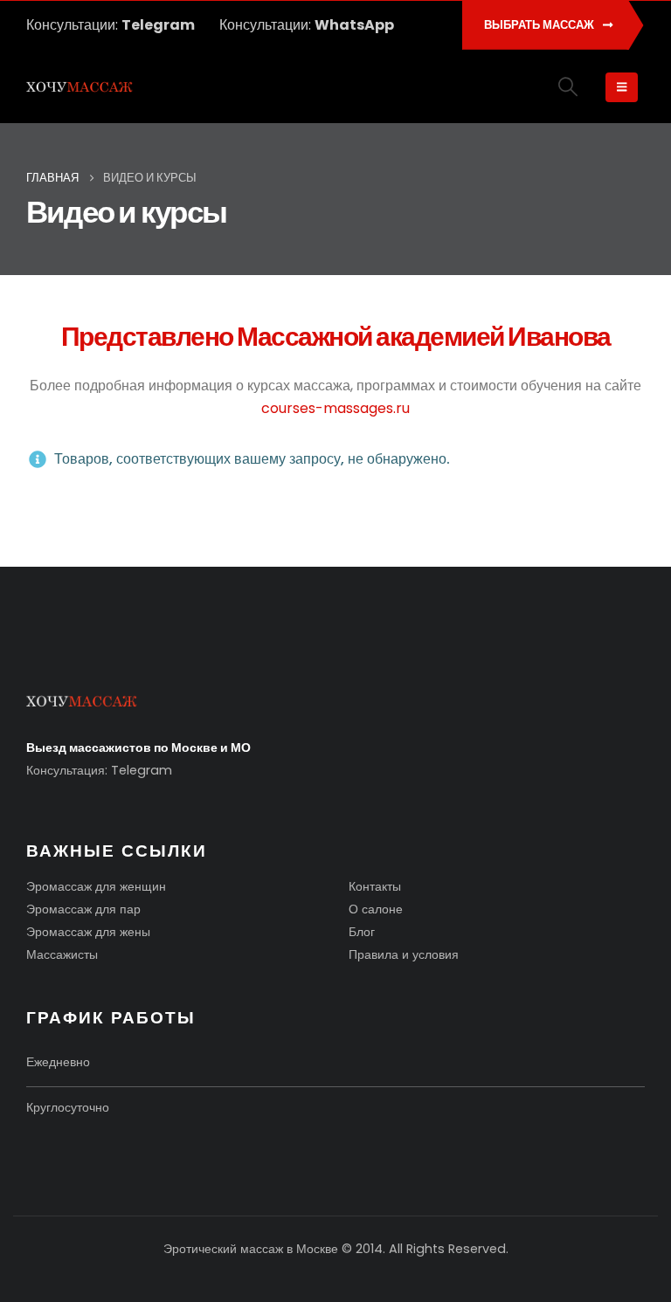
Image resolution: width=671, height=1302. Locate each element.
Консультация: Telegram (99, 770)
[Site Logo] (80, 88)
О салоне (376, 909)
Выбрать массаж (540, 24)
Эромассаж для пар (83, 909)
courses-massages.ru (335, 408)
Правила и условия (404, 954)
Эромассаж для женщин (96, 886)
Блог (362, 931)
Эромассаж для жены (88, 931)
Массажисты (62, 954)
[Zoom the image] (82, 704)
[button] (568, 86)
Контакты (375, 886)
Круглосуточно (67, 1107)
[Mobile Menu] (621, 87)
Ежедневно (58, 1062)
